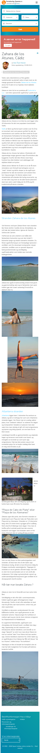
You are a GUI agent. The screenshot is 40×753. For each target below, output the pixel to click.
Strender (25, 72)
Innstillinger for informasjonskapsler (10, 728)
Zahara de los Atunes (12, 72)
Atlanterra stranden (12, 411)
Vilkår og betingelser (8, 719)
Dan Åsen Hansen (20, 63)
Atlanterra (5, 415)
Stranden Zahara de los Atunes (18, 218)
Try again (8, 45)
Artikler (22, 719)
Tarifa (4, 129)
